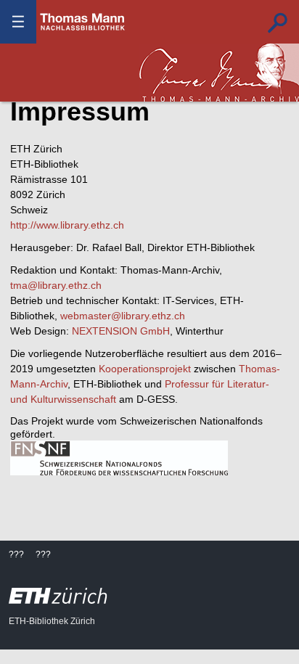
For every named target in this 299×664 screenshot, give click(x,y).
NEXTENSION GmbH (121, 331)
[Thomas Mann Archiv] (219, 73)
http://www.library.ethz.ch (67, 225)
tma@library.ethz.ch (56, 285)
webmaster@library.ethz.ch (122, 315)
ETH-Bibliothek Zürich (52, 621)
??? (82, 22)
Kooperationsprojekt (145, 368)
